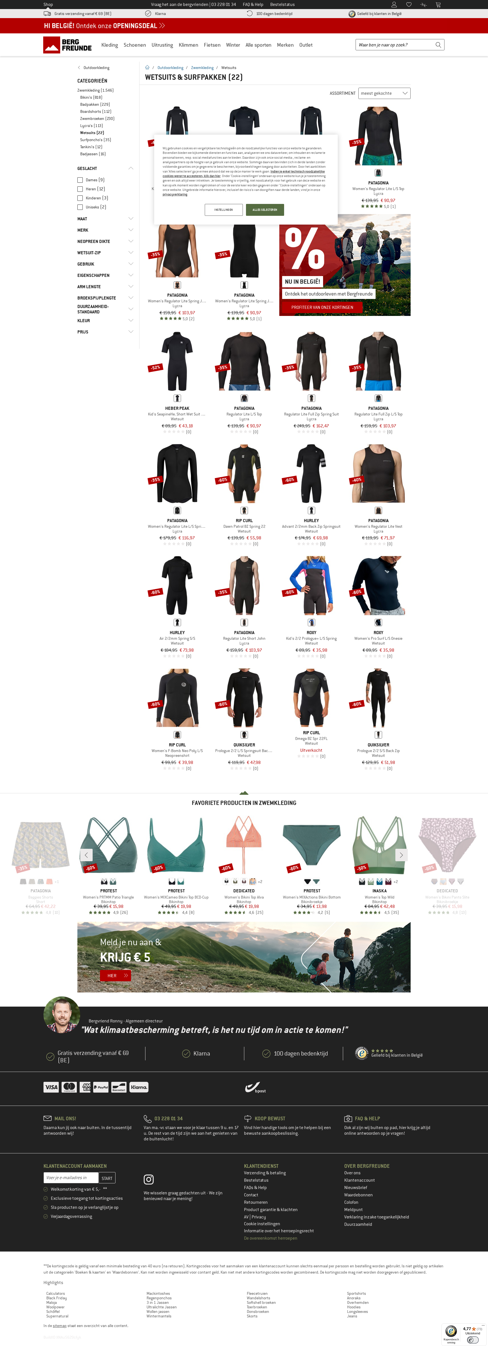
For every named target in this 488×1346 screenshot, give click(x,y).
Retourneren (256, 1202)
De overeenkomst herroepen (270, 1238)
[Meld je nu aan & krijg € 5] (244, 957)
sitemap (60, 1325)
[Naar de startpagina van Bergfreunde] (69, 45)
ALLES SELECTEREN (265, 210)
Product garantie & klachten (271, 1210)
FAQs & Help (255, 1187)
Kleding (109, 45)
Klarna (160, 13)
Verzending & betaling (265, 1173)
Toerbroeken (257, 1307)
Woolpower (55, 1307)
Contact (251, 1195)
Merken (285, 45)
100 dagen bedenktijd (274, 13)
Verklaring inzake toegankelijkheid (376, 1217)
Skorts (252, 1316)
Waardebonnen (358, 1195)
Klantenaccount (359, 1180)
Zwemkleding (202, 67)
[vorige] (86, 855)
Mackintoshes (158, 1293)
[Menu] (483, 1326)
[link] (105, 67)
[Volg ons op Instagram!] (153, 1181)
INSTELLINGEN (223, 210)
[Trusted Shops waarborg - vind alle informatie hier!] (362, 1053)
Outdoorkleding (170, 67)
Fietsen (212, 45)
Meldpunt (353, 1210)
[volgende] (401, 855)
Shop (48, 4)
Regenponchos (159, 1297)
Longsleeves (357, 1311)
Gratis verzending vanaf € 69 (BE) (83, 13)
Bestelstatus (256, 1180)
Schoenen (135, 45)
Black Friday (56, 1297)
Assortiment (343, 93)
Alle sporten (258, 45)
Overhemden (358, 1302)
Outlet (306, 45)
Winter (233, 45)
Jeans (352, 1316)
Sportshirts (356, 1293)
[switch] (473, 1339)
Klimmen (188, 45)
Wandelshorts (258, 1297)
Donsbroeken (258, 1311)
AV (246, 1217)
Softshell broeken (261, 1302)
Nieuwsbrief (355, 1187)
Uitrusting (162, 45)
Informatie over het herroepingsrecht (279, 1231)
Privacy (259, 1217)
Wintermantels (159, 1316)
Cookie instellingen (262, 1224)
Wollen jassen (158, 1311)
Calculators (55, 1293)
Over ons (352, 1173)
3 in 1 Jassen (158, 1302)
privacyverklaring (175, 194)
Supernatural (57, 1316)
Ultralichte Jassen (162, 1307)
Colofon (351, 1202)
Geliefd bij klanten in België (379, 13)
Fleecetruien (257, 1293)
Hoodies (354, 1307)
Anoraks (354, 1297)
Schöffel (53, 1311)
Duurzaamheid (358, 1224)
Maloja (51, 1302)
